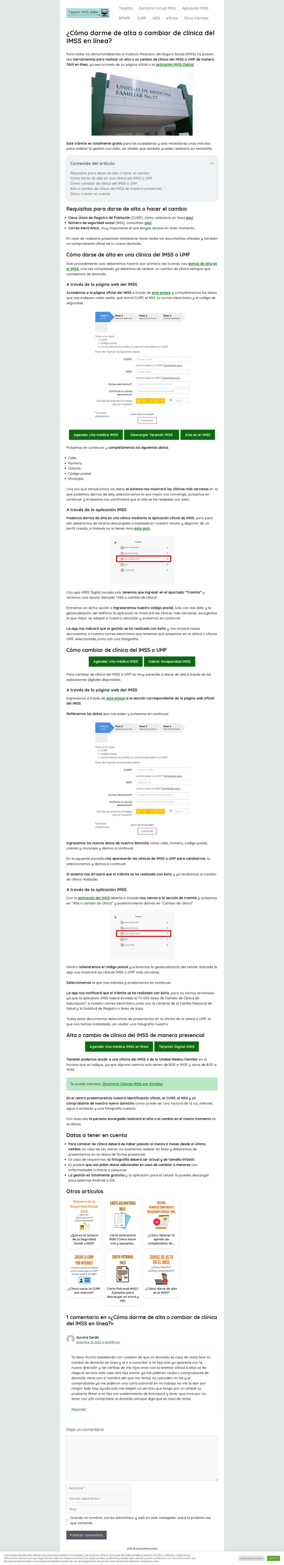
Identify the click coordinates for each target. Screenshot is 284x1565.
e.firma (172, 18)
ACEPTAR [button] (273, 1558)
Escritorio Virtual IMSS (157, 8)
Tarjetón (126, 8)
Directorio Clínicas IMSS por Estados (133, 1084)
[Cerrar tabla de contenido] (212, 163)
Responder (78, 1409)
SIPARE (124, 18)
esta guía (142, 528)
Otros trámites (196, 18)
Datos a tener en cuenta (90, 194)
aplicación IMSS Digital (175, 64)
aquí (189, 217)
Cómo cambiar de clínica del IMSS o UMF (103, 183)
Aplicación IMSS (195, 8)
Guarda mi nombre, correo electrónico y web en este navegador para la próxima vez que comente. (140, 1520)
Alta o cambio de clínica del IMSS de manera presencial (115, 188)
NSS (156, 18)
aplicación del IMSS (94, 898)
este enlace (161, 292)
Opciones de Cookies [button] (251, 1558)
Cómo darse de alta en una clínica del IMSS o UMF (111, 178)
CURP (141, 18)
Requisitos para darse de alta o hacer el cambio (109, 173)
